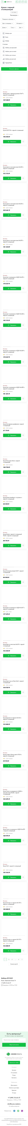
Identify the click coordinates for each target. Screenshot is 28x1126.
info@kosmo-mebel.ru (14, 1104)
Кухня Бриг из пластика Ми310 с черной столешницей (13, 645)
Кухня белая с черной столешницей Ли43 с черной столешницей (12, 534)
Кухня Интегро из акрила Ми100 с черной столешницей (12, 903)
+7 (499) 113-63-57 (6, 983)
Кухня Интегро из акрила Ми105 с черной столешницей (12, 940)
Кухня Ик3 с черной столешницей (12, 866)
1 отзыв (9, 611)
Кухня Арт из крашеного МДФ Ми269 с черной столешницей (14, 351)
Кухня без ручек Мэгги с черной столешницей (11, 461)
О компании (14, 1072)
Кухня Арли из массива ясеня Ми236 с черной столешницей (13, 204)
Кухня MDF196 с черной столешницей (13, 130)
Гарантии (14, 1090)
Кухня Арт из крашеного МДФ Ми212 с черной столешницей (13, 277)
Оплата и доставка (14, 1088)
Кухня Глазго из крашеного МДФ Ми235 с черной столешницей (14, 830)
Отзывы (14, 1093)
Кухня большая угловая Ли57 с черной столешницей (13, 571)
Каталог (14, 1070)
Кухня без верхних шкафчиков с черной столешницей (13, 424)
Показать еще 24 (14, 964)
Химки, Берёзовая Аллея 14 (8, 980)
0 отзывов (10, 97)
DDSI (20, 1124)
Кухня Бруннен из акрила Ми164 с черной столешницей (12, 718)
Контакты (14, 1077)
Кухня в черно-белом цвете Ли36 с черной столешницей (12, 755)
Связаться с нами (14, 1062)
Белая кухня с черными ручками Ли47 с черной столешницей (13, 94)
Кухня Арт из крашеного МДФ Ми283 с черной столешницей (14, 388)
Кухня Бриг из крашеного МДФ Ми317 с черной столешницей (14, 608)
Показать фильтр (14, 69)
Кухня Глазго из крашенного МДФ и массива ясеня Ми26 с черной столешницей (12, 792)
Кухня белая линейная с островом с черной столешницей (12, 498)
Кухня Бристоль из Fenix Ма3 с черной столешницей (13, 681)
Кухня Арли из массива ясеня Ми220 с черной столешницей (13, 167)
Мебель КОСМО (7, 978)
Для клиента (14, 1085)
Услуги (14, 1075)
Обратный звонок (14, 1044)
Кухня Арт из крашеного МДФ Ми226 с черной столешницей (14, 314)
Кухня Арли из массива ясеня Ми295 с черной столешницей (13, 241)
